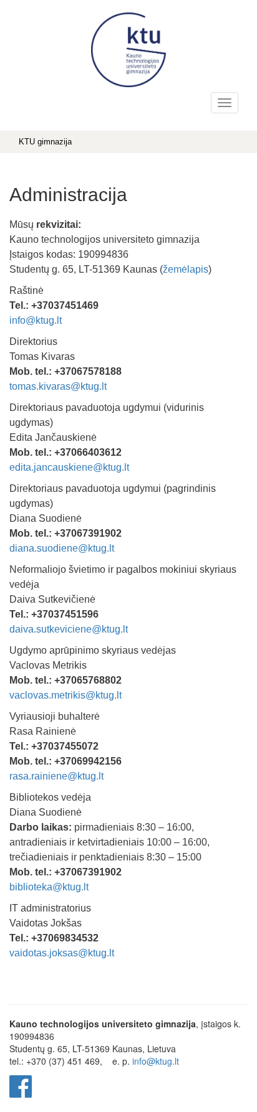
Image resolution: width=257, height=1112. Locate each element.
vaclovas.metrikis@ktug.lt (65, 695)
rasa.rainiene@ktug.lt (56, 776)
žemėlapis (185, 269)
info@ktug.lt (35, 320)
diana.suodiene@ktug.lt (61, 548)
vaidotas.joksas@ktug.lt (61, 953)
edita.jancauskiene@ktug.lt (69, 467)
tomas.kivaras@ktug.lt (58, 386)
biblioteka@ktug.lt (49, 887)
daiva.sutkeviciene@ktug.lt (68, 629)
